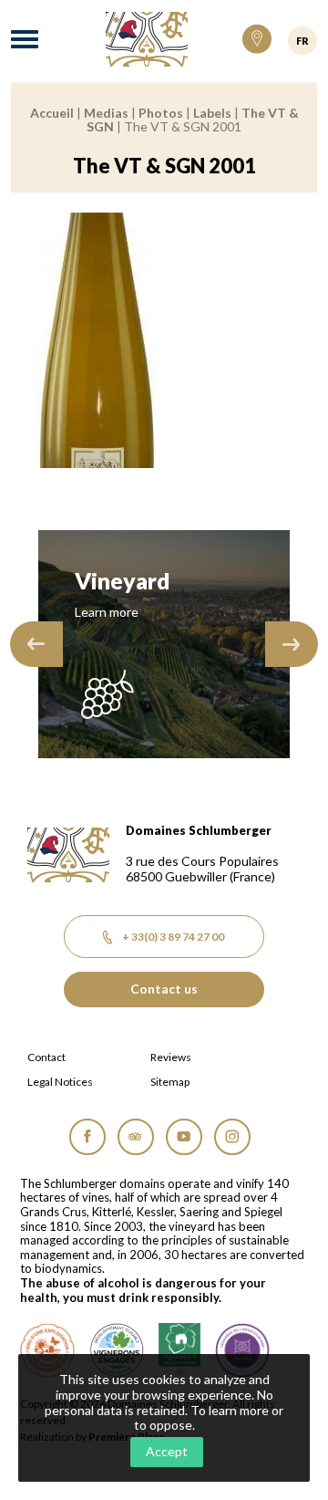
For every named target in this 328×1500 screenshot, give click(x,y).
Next (291, 644)
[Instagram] (232, 1137)
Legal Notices (60, 1082)
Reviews (170, 1057)
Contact (46, 1057)
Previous (36, 644)
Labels (212, 112)
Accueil (52, 112)
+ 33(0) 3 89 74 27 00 (173, 936)
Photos (160, 112)
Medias (106, 112)
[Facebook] (87, 1137)
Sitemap (170, 1082)
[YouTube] (184, 1137)
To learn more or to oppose (209, 1417)
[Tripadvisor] (136, 1137)
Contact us (164, 988)
